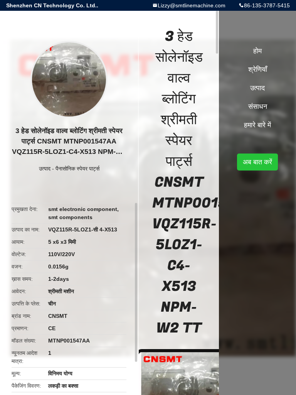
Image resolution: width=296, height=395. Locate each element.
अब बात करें (257, 162)
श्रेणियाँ (257, 69)
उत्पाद (44, 168)
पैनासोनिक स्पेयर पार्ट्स (77, 168)
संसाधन (257, 106)
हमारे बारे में (257, 125)
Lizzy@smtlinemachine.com (191, 5)
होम (257, 51)
